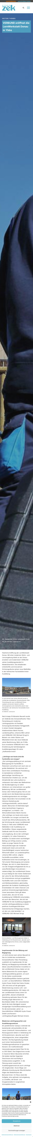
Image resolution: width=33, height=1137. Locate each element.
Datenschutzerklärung (7, 1134)
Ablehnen (17, 1126)
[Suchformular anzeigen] (23, 7)
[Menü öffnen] (28, 8)
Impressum (28, 1134)
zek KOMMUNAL (11, 1)
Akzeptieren (16, 1121)
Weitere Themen (8, 18)
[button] (30, 1102)
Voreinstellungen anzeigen (16, 1130)
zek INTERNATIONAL (24, 1)
